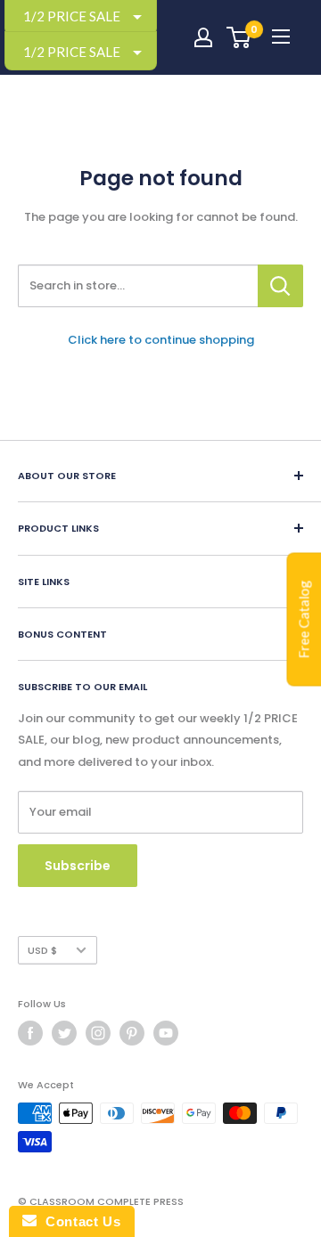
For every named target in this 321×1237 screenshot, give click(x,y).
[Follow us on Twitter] (64, 1033)
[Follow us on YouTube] (165, 1033)
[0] (239, 37)
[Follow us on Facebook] (30, 1033)
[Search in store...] (280, 285)
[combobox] (138, 285)
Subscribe (78, 866)
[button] (80, 51)
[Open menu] (281, 36)
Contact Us (78, 1221)
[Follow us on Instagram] (98, 1033)
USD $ (42, 950)
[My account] (203, 37)
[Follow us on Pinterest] (131, 1033)
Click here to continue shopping (161, 339)
